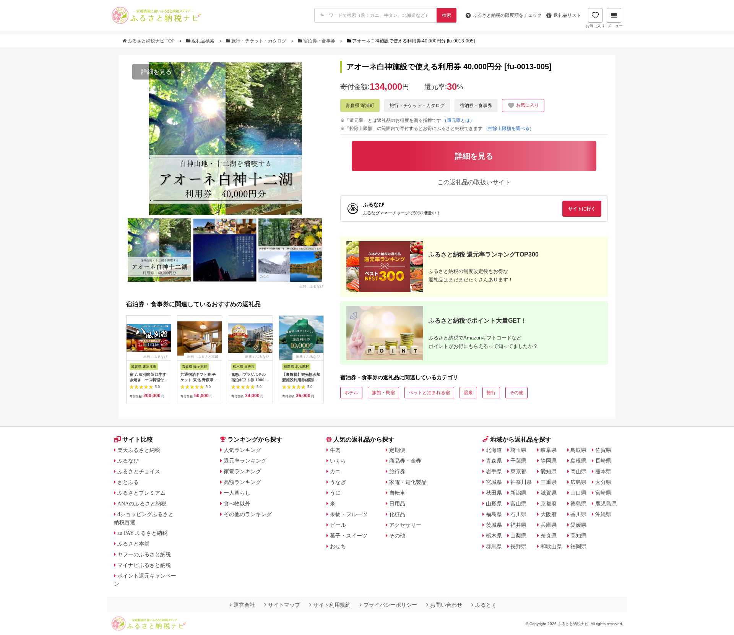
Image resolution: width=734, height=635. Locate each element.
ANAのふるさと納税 (141, 503)
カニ (335, 471)
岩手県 (494, 471)
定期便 (397, 450)
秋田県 (494, 492)
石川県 (518, 514)
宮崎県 (603, 492)
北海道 (494, 450)
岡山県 (578, 471)
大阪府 (549, 514)
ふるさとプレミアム (141, 492)
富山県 (518, 503)
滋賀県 (549, 492)
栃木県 (494, 535)
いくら (338, 460)
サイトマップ (284, 605)
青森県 (494, 460)
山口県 (578, 492)
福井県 (518, 525)
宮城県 (494, 482)
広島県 (578, 482)
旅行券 (397, 471)
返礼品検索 (203, 41)
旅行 (491, 392)
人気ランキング (242, 450)
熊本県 (603, 471)
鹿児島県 (606, 503)
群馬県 (494, 546)
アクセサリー (405, 525)
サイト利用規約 (332, 605)
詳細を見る (156, 71)
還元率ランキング (245, 460)
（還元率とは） (458, 120)
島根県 (578, 460)
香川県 (578, 514)
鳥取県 (578, 450)
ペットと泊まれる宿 (429, 392)
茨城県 (494, 525)
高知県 (578, 535)
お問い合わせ (446, 605)
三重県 (549, 482)
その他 (516, 392)
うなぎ (338, 482)
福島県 (494, 514)
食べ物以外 (237, 503)
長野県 (518, 546)
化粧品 (397, 514)
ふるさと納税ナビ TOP (151, 41)
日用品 (397, 503)
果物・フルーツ (348, 514)
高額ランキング (242, 482)
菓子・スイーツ (348, 535)
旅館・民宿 (383, 392)
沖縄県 (603, 514)
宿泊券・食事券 (319, 41)
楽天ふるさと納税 (138, 450)
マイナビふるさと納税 (144, 565)
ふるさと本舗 (133, 543)
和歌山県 (551, 546)
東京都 (518, 471)
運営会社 (244, 605)
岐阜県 (549, 450)
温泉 (468, 392)
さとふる (128, 482)
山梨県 (518, 535)
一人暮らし (237, 492)
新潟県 (518, 492)
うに (335, 492)
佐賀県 (603, 450)
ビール (338, 525)
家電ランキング (242, 471)
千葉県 (518, 460)
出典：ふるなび (311, 286)
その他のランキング (248, 514)
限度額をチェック (507, 15)
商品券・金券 (405, 460)
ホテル (351, 392)
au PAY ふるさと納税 (142, 533)
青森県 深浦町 (360, 105)
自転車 (397, 492)
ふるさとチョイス (138, 471)
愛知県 (549, 471)
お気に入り (595, 26)
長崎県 (603, 460)
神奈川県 (521, 482)
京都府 (549, 503)
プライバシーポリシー (390, 605)
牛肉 (335, 450)
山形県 (494, 503)
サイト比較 (137, 439)
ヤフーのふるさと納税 (144, 554)
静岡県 (549, 460)
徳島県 (578, 503)
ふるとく (486, 605)
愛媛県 (578, 525)
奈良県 (549, 535)
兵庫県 (549, 525)
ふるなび (128, 460)
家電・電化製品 (408, 482)
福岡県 (578, 546)
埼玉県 (518, 450)
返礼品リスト (567, 15)
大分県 (603, 482)
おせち (338, 546)
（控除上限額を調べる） (509, 128)
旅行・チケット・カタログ (258, 41)
